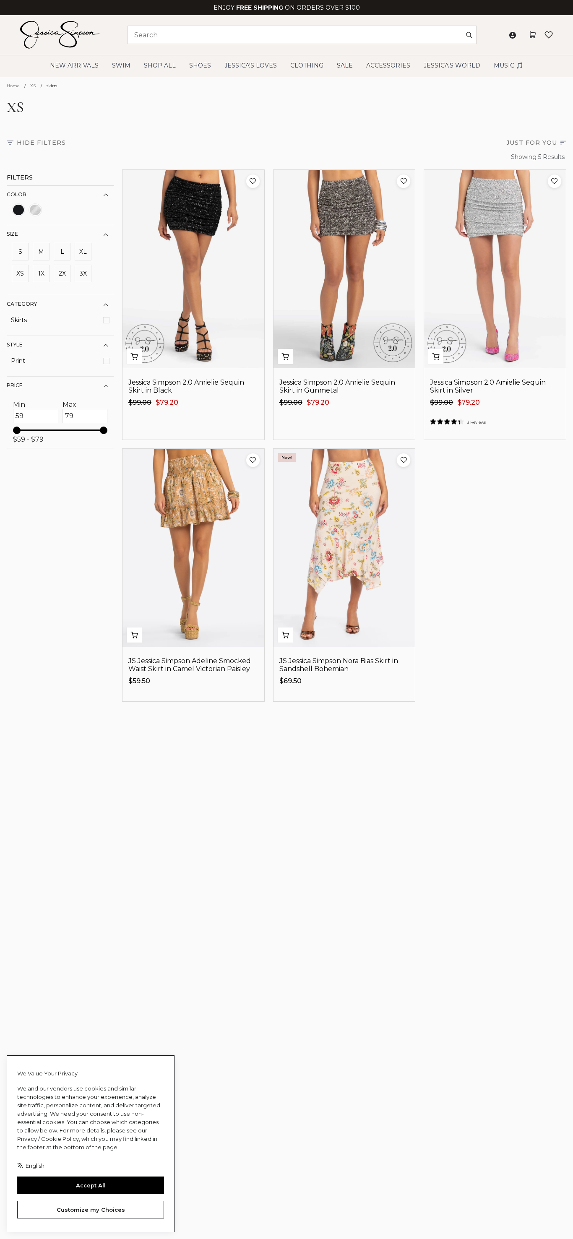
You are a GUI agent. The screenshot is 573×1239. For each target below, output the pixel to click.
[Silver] (35, 210)
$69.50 (290, 681)
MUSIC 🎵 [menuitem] (508, 65)
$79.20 (167, 402)
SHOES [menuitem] (200, 65)
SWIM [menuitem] (121, 65)
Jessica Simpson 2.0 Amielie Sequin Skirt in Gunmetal (337, 386)
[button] (253, 181)
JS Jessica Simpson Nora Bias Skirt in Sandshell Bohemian (338, 665)
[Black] (18, 210)
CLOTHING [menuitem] (306, 65)
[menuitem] (452, 65)
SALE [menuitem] (345, 65)
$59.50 (139, 681)
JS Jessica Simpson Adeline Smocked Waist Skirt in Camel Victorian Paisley (189, 665)
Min (19, 405)
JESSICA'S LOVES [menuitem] (250, 65)
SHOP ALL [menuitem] (160, 65)
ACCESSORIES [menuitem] (388, 65)
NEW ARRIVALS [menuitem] (74, 65)
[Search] (469, 34)
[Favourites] (548, 34)
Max (69, 405)
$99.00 (139, 402)
